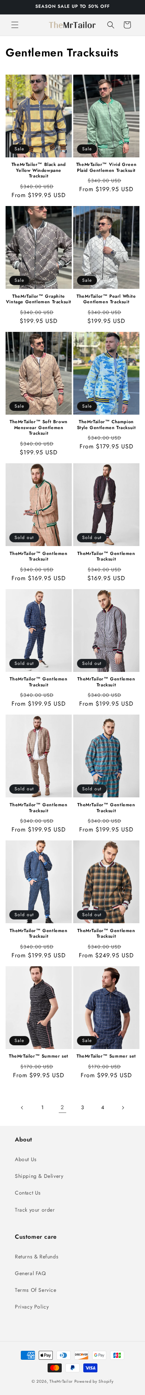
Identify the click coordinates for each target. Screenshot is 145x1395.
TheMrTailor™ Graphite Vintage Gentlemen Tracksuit (38, 299)
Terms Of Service (36, 1290)
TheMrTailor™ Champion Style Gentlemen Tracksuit (106, 425)
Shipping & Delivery (39, 1176)
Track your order (35, 1209)
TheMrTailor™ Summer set (38, 1056)
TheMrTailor (61, 1381)
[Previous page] (22, 1108)
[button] (15, 25)
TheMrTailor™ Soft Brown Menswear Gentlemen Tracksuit (39, 428)
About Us (26, 1159)
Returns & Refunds (36, 1256)
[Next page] (123, 1108)
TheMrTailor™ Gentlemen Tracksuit (38, 556)
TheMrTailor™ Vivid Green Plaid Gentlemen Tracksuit (106, 167)
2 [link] (62, 1107)
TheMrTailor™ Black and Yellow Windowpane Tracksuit (39, 170)
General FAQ (30, 1273)
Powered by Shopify (94, 1381)
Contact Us (28, 1192)
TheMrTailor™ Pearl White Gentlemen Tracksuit (106, 299)
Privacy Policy (32, 1306)
